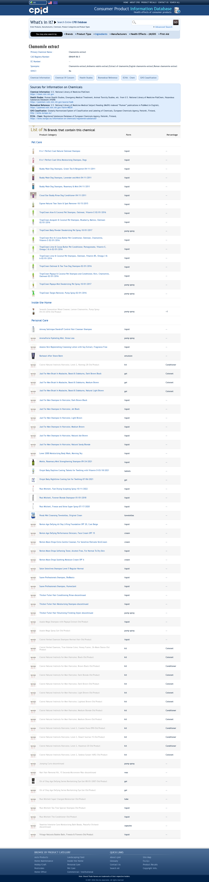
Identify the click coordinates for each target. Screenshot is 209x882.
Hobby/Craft (40, 864)
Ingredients (101, 34)
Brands (69, 34)
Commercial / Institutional (80, 872)
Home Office (40, 872)
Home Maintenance (43, 861)
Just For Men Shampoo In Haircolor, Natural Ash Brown (63, 436)
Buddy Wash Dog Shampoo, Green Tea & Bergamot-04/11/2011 (67, 169)
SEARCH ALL (175, 2)
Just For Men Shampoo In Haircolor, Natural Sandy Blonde (64, 444)
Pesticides (39, 868)
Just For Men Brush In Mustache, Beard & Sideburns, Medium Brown (69, 382)
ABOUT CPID (135, 2)
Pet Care (71, 868)
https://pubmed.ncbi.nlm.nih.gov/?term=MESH (51, 107)
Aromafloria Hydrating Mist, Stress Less (56, 338)
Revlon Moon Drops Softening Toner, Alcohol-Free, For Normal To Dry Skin (72, 551)
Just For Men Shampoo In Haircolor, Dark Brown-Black (63, 400)
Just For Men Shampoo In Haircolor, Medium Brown (61, 427)
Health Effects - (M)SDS (143, 34)
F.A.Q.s (146, 861)
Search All (114, 868)
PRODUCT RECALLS (149, 2)
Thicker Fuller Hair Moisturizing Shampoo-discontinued (63, 604)
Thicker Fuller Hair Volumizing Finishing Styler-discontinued (66, 613)
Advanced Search (163, 27)
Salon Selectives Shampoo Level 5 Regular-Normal (61, 568)
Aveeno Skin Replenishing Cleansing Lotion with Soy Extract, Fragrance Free (73, 347)
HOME (125, 2)
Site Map (147, 857)
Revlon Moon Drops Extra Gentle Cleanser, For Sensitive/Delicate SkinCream (73, 542)
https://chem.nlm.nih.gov (42, 94)
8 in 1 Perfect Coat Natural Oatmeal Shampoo (59, 151)
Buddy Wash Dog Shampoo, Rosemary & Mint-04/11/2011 (64, 186)
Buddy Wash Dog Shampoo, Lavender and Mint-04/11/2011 (65, 178)
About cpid (115, 857)
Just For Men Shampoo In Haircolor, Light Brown (60, 418)
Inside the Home (75, 861)
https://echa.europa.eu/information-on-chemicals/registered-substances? (63, 118)
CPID (38, 10)
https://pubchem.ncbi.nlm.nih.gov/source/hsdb (51, 102)
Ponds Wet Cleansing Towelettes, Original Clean (60, 515)
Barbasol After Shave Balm (51, 356)
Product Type (84, 34)
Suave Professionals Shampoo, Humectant (57, 586)
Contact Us (115, 864)
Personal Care (73, 864)
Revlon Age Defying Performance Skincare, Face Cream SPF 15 (67, 533)
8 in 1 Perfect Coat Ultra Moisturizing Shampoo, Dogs (63, 160)
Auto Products (41, 857)
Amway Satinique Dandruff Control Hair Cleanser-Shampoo (65, 329)
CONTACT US (163, 2)
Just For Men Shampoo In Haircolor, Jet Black (59, 409)
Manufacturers (119, 34)
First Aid (164, 34)
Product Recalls (150, 864)
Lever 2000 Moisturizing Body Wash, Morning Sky (60, 453)
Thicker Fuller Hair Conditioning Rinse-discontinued (62, 595)
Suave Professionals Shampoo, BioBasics (56, 577)
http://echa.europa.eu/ (41, 113)
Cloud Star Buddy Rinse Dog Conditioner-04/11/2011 (62, 195)
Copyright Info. (150, 868)
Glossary (114, 861)
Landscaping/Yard (75, 857)
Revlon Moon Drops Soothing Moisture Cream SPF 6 (61, 560)
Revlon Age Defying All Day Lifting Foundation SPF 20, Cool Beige (68, 524)
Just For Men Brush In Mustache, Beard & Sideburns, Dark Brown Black (70, 373)
